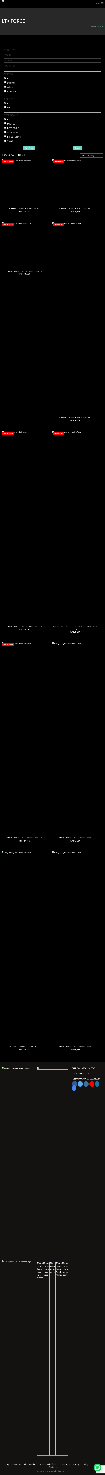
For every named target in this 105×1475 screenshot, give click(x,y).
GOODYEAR (12, 132)
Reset (77, 148)
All (8, 78)
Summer (11, 82)
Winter (10, 87)
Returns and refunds (48, 1464)
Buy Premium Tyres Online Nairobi (20, 1464)
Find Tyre (29, 148)
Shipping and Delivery (70, 1464)
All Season (12, 91)
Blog (86, 1464)
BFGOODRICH (13, 128)
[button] (97, 1467)
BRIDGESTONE (14, 136)
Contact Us (53, 1467)
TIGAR (10, 141)
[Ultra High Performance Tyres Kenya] (9, 4)
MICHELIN (12, 123)
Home (92, 26)
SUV (9, 107)
